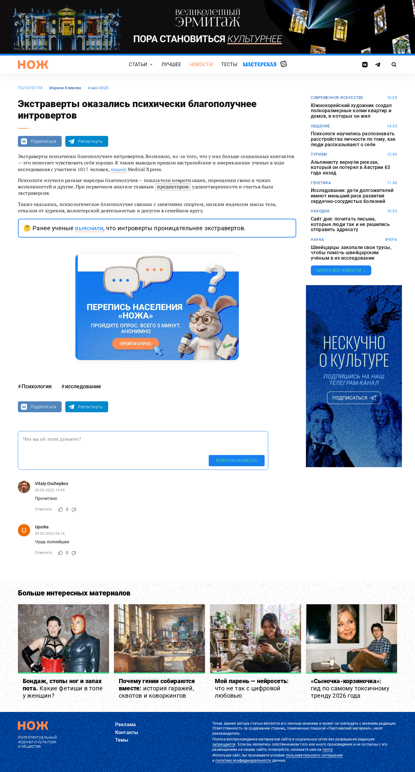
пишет (118, 169)
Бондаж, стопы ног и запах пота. (63, 688)
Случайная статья (283, 64)
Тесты (229, 64)
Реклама (125, 724)
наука (317, 240)
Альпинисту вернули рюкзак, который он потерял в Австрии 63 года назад (350, 168)
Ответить (43, 509)
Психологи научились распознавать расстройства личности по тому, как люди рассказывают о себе (353, 139)
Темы (122, 740)
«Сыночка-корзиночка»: (350, 688)
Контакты (126, 732)
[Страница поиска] (394, 64)
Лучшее (171, 64)
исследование (83, 386)
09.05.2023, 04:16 (50, 533)
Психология (30, 88)
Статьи (138, 64)
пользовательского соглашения (314, 755)
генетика (321, 183)
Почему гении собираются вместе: (157, 688)
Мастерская (259, 64)
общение (320, 126)
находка (320, 211)
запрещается (223, 744)
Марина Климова (65, 88)
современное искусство (337, 98)
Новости (201, 64)
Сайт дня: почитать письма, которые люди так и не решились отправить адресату (350, 224)
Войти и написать (236, 460)
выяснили (89, 228)
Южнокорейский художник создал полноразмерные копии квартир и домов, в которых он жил (351, 111)
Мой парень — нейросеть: (252, 688)
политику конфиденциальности (243, 760)
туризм (319, 154)
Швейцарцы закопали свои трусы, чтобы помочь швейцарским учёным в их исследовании (351, 253)
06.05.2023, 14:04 (50, 490)
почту (328, 749)
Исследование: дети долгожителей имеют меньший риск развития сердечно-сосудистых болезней (352, 196)
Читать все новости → (341, 270)
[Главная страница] (33, 64)
